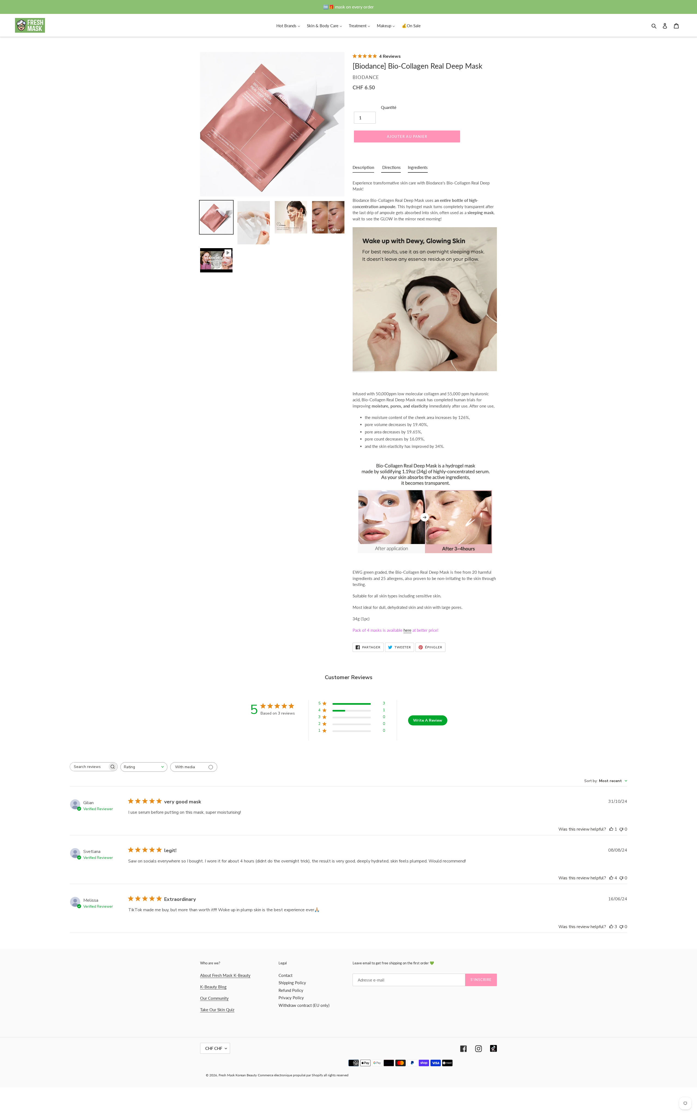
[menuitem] (288, 25)
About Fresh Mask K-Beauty (225, 975)
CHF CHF (213, 1048)
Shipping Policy (292, 982)
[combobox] (143, 767)
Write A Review (427, 720)
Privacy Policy (291, 997)
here (407, 630)
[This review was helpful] (611, 878)
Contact (285, 975)
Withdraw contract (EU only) (304, 1005)
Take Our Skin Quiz (217, 1009)
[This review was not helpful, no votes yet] (621, 829)
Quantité (388, 107)
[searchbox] (89, 766)
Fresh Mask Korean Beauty (238, 1075)
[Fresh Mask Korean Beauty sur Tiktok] (493, 1048)
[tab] (363, 168)
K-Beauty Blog (213, 986)
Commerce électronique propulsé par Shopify (290, 1075)
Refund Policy (291, 990)
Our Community (214, 998)
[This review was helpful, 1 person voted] (611, 829)
